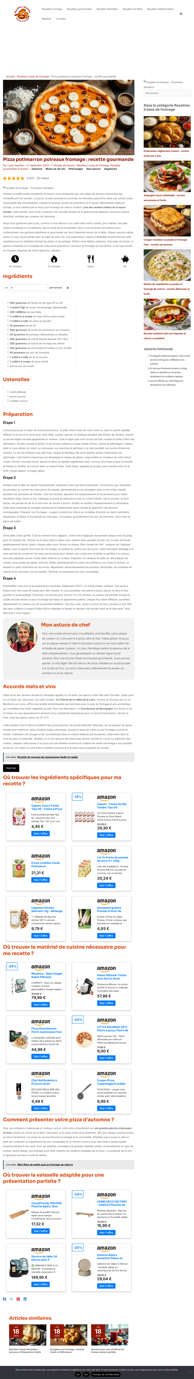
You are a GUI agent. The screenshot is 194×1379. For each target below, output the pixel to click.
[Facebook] (4, 1299)
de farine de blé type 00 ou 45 (36, 302)
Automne (36, 168)
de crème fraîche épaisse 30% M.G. (39, 339)
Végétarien (110, 168)
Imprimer (11, 768)
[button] (181, 14)
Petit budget (76, 168)
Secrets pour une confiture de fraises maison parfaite (107, 1350)
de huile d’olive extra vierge (37, 316)
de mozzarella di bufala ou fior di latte (40, 347)
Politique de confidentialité (106, 1374)
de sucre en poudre (30, 320)
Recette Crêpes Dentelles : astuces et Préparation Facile (25, 1350)
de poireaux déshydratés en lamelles (39, 334)
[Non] (190, 1372)
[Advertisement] (97, 50)
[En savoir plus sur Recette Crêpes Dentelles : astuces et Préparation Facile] (27, 1334)
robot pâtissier (18, 391)
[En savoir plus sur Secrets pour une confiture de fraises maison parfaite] (109, 1334)
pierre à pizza (18, 396)
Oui (78, 1374)
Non (86, 1374)
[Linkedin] (25, 1299)
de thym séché (29, 361)
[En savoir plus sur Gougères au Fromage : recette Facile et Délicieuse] (68, 1334)
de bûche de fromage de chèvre (37, 343)
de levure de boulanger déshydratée (38, 307)
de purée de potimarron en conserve (40, 329)
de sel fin (23, 325)
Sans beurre (93, 168)
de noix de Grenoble (29, 352)
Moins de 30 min (55, 168)
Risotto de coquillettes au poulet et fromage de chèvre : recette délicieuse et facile (167, 289)
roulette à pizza (19, 400)
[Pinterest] (18, 1299)
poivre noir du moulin (22, 366)
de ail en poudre (29, 357)
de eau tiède (25, 311)
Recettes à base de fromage (93, 165)
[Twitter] (11, 1299)
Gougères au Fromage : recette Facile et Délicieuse (67, 1350)
